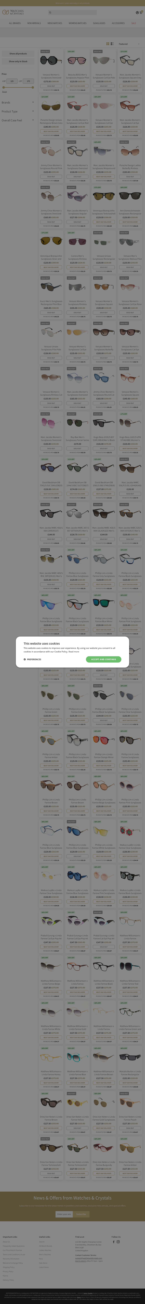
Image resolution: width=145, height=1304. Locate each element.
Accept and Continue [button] (103, 659)
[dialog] (72, 652)
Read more (74, 651)
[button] (32, 659)
